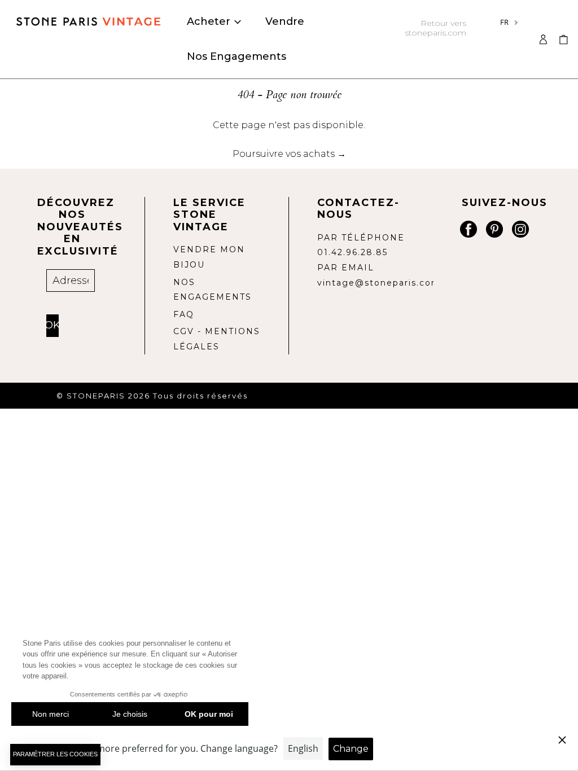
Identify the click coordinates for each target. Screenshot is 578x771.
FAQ (183, 314)
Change (351, 748)
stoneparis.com (435, 28)
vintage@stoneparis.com (379, 283)
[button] (563, 39)
